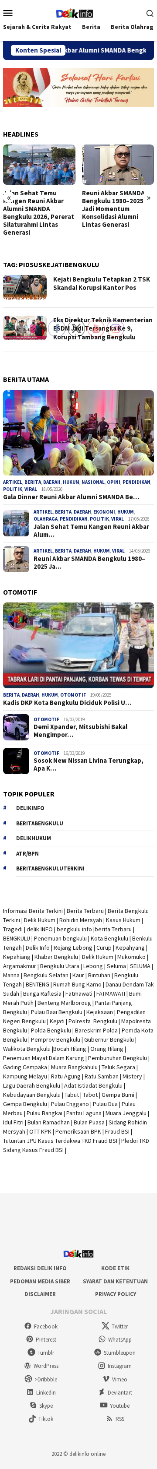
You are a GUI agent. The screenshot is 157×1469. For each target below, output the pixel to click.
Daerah (30, 695)
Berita (32, 482)
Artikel (12, 482)
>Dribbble (45, 1379)
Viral (30, 489)
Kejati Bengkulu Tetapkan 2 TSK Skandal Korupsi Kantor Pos (101, 283)
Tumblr (46, 1352)
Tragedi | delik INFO (28, 929)
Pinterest (46, 1339)
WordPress (46, 1366)
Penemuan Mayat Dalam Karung (43, 1058)
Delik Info (38, 947)
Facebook (46, 1326)
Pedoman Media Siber (40, 1281)
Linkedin (46, 1392)
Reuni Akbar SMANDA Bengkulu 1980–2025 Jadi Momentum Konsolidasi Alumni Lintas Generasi (104, 209)
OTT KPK (40, 1131)
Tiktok (45, 1419)
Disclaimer (40, 1294)
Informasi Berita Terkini (33, 911)
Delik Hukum (39, 920)
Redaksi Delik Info (40, 1268)
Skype (46, 1405)
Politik (12, 489)
